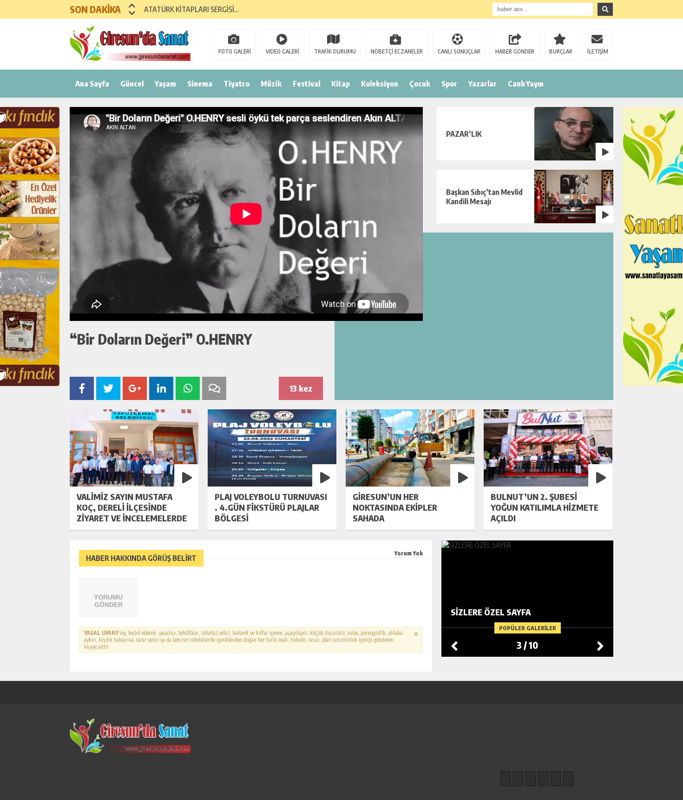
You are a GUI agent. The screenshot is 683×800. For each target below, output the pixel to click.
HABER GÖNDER (514, 51)
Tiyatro (236, 83)
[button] (132, 5)
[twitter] (530, 778)
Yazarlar (482, 83)
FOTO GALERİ (234, 51)
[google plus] (543, 778)
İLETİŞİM (597, 51)
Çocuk (419, 83)
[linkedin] (556, 778)
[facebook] (505, 778)
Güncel (132, 83)
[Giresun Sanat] (130, 43)
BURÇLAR (560, 51)
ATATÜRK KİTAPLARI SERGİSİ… (191, 9)
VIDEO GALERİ (282, 51)
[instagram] (518, 778)
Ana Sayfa (92, 83)
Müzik (271, 83)
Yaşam (165, 83)
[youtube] (568, 778)
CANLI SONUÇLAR (459, 51)
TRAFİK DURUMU (335, 51)
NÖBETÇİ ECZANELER (397, 51)
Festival (306, 83)
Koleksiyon (379, 83)
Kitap (340, 83)
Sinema (199, 83)
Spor (449, 83)
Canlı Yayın (526, 83)
